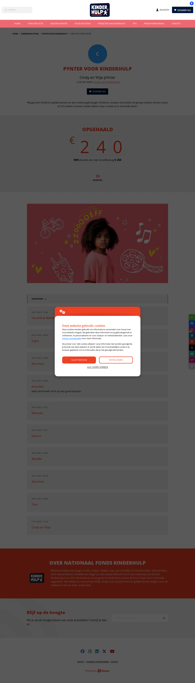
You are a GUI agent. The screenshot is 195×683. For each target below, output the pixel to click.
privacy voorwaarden (71, 338)
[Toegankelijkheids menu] (191, 3)
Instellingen (116, 359)
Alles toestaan (79, 359)
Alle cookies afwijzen (97, 367)
